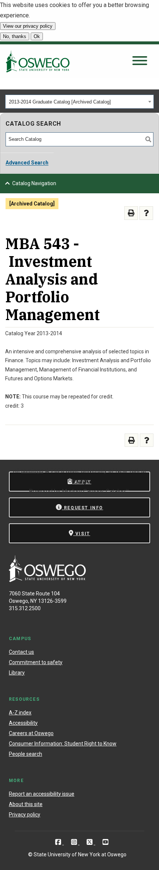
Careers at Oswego (31, 733)
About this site (26, 804)
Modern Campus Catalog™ (95, 491)
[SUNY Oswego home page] (38, 61)
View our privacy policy (28, 26)
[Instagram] (75, 842)
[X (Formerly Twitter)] (90, 842)
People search (25, 754)
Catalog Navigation (34, 183)
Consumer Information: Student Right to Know (62, 744)
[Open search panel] (139, 61)
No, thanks (14, 36)
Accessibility (23, 723)
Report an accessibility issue (41, 794)
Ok (37, 36)
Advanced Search (27, 163)
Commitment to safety (35, 662)
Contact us (21, 652)
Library (17, 673)
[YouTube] (105, 842)
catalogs (32, 470)
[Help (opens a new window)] (146, 213)
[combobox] (79, 102)
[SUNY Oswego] (47, 580)
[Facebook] (59, 842)
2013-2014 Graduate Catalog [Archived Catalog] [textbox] (60, 102)
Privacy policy (24, 815)
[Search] (148, 139)
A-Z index (20, 713)
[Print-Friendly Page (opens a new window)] (131, 213)
